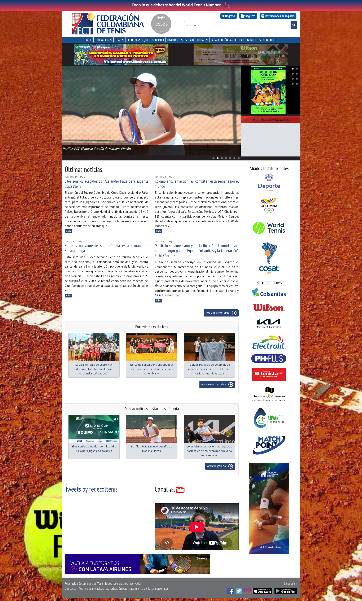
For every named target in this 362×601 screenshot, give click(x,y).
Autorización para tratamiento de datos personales (137, 588)
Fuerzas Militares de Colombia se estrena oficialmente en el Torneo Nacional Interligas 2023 (209, 369)
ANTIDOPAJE (237, 40)
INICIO (89, 40)
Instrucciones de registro (279, 16)
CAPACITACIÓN (219, 40)
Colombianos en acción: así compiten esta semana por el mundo (197, 183)
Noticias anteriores (218, 312)
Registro (250, 16)
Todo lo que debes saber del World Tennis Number (176, 4)
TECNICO (131, 40)
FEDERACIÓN (102, 40)
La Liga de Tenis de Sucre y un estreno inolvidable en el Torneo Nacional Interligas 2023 (94, 369)
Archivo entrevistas (213, 384)
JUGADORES (173, 40)
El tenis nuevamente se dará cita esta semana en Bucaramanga (107, 248)
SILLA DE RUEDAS (195, 40)
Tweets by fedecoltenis (91, 489)
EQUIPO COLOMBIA (153, 40)
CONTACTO (269, 40)
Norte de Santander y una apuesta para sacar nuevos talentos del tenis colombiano (152, 369)
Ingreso (230, 16)
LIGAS (118, 40)
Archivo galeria (216, 466)
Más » (68, 230)
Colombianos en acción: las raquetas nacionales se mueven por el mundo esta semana (209, 451)
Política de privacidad (91, 588)
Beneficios (254, 40)
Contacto (70, 588)
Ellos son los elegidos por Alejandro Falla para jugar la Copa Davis (107, 183)
